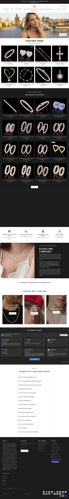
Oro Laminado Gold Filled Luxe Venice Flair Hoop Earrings (59, 181)
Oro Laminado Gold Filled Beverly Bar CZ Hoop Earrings (42, 159)
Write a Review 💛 (64, 335)
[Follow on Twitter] (5, 488)
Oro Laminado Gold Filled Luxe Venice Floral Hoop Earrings (26, 181)
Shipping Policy (41, 446)
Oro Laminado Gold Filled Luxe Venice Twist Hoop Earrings (42, 181)
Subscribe (24, 450)
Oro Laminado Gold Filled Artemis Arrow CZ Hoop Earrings (42, 137)
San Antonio (4, 477)
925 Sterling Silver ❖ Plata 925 (46, 9)
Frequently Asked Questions (43, 443)
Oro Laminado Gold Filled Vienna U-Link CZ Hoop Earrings (26, 137)
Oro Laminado (58, 30)
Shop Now (63, 34)
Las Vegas (4, 482)
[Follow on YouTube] (10, 488)
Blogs (64, 9)
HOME (12, 9)
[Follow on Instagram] (8, 488)
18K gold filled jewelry (34, 92)
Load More (34, 359)
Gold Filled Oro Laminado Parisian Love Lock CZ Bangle (43, 116)
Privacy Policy (40, 448)
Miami (3, 484)
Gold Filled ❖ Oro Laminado (30, 9)
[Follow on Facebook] (2, 488)
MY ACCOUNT (6, 9)
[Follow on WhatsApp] (16, 488)
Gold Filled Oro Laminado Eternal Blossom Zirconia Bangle (26, 116)
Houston (4, 480)
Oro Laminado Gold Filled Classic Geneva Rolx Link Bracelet (10, 116)
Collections (18, 9)
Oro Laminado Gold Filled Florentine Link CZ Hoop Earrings (26, 159)
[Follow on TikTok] (13, 488)
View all (34, 186)
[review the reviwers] (43, 339)
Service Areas (34, 11)
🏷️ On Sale (58, 9)
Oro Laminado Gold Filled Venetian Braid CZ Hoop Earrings (59, 137)
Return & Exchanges (41, 445)
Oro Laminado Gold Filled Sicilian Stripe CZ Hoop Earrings (10, 137)
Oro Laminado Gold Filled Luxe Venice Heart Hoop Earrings (10, 181)
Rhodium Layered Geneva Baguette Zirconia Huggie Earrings (59, 116)
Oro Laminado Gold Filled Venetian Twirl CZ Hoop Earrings (10, 159)
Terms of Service (41, 450)
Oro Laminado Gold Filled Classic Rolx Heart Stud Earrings (59, 159)
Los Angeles (4, 475)
